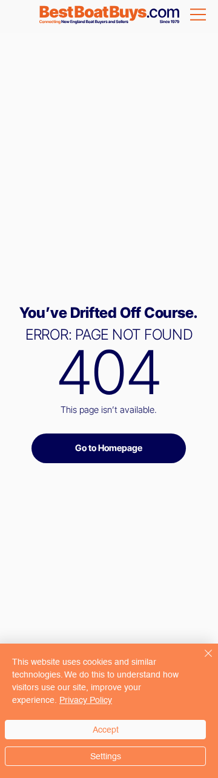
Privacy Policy (85, 700)
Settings (105, 756)
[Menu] (198, 14)
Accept (106, 729)
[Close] (201, 660)
